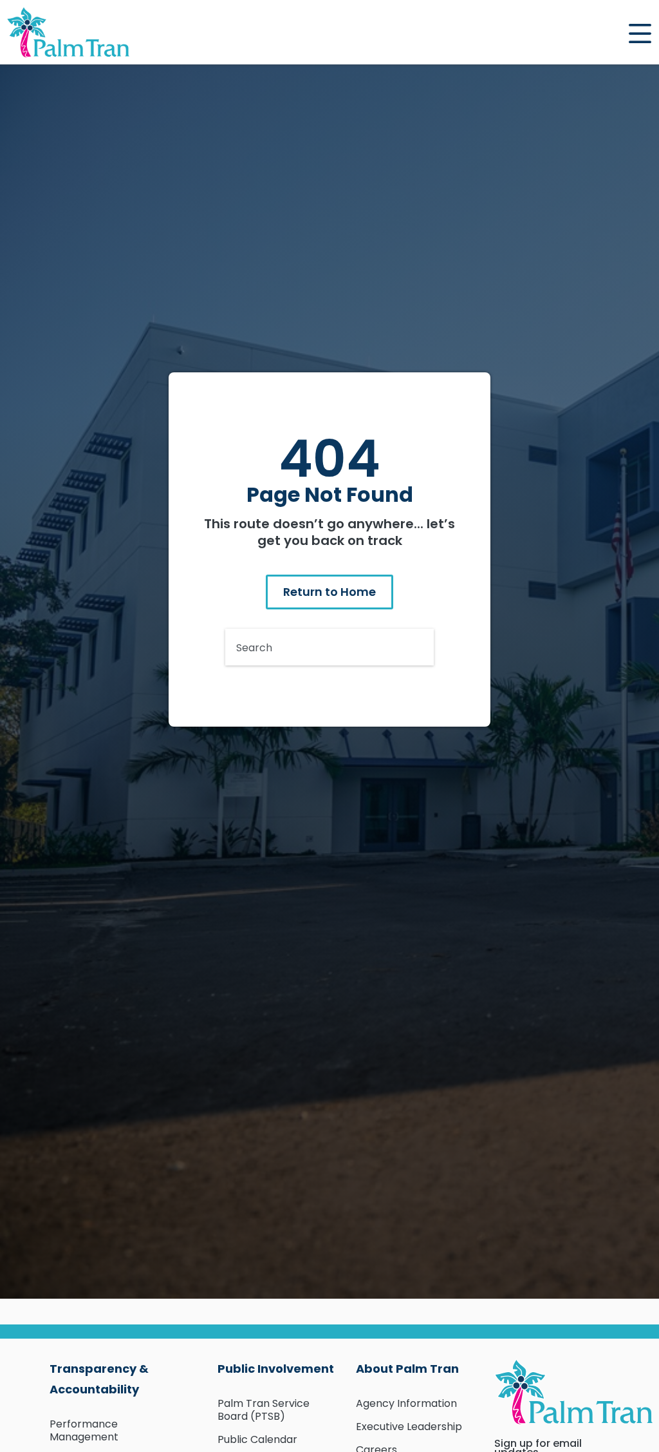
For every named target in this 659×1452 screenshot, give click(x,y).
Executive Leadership (409, 1426)
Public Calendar (257, 1439)
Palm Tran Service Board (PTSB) (264, 1410)
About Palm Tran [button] (407, 1369)
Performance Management (84, 1430)
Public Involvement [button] (276, 1369)
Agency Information (406, 1403)
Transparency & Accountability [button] (99, 1379)
